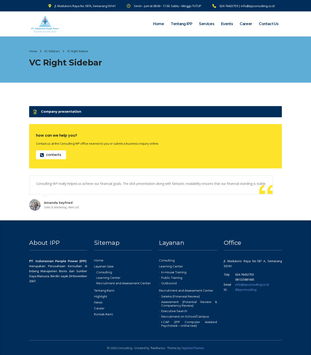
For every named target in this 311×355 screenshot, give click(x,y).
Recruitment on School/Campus (185, 316)
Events (227, 24)
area (157, 348)
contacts (53, 155)
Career (246, 24)
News (98, 302)
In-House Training (173, 272)
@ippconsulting (245, 289)
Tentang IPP (181, 24)
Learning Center (108, 277)
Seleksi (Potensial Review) (180, 296)
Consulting (104, 272)
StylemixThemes (192, 348)
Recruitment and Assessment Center (123, 283)
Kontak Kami (103, 314)
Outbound (169, 283)
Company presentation (61, 112)
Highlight (100, 296)
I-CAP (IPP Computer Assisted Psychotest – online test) (189, 323)
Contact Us (268, 24)
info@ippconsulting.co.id (252, 284)
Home (158, 24)
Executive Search (174, 311)
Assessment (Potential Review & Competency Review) (189, 303)
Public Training (171, 277)
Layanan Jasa (103, 266)
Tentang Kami (104, 290)
